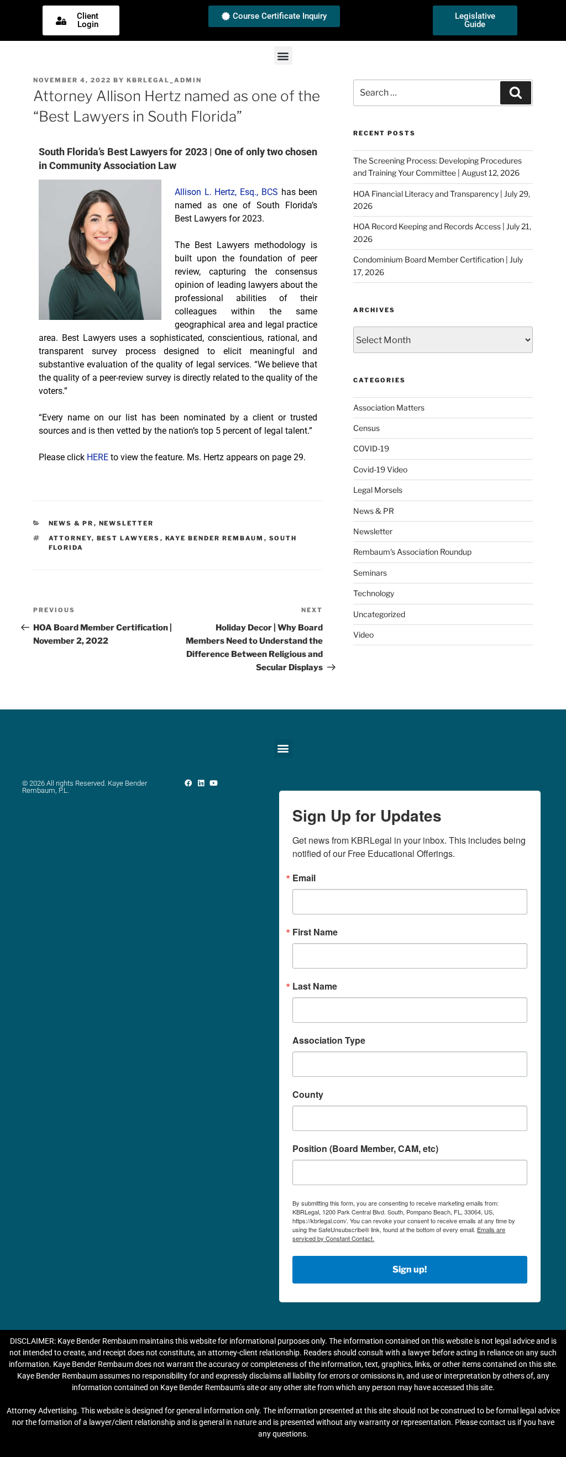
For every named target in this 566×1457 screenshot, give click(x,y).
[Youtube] (213, 783)
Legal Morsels (377, 490)
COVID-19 (371, 448)
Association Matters (388, 407)
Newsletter (126, 523)
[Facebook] (188, 783)
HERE (97, 457)
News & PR (71, 523)
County (307, 1094)
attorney (70, 538)
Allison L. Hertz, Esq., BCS (226, 192)
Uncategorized (379, 614)
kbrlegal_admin (164, 80)
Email (304, 878)
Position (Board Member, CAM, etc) (365, 1148)
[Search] (515, 92)
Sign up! (409, 1269)
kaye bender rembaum (214, 538)
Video (363, 634)
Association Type (328, 1040)
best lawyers (128, 538)
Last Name (314, 986)
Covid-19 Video (380, 469)
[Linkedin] (201, 783)
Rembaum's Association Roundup (412, 551)
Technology (373, 593)
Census (366, 428)
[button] (283, 55)
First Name (315, 932)
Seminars (370, 572)
